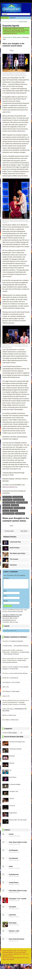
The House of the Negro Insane (17, 741)
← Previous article (8, 531)
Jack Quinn (12, 906)
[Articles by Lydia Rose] (5, 918)
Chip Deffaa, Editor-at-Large (18, 890)
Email (4, 596)
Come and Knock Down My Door (19, 673)
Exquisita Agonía (17, 497)
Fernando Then (7, 499)
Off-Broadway (25, 37)
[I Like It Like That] (5, 544)
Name (5, 591)
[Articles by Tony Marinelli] (5, 861)
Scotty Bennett (13, 874)
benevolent (12, 17)
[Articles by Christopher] (5, 902)
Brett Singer (13, 923)
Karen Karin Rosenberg (16, 939)
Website (5, 600)
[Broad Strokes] (5, 780)
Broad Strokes (12, 777)
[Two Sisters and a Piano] (5, 555)
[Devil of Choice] (5, 549)
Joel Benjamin (13, 850)
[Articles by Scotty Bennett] (5, 878)
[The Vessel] (5, 808)
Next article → (25, 531)
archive (18, 37)
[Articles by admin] (5, 869)
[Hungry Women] (5, 815)
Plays (8, 21)
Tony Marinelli (13, 858)
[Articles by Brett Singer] (5, 926)
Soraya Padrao (20, 513)
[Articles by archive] (5, 837)
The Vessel (12, 805)
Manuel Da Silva (7, 508)
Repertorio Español (8, 513)
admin (11, 866)
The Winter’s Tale (13, 791)
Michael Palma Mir (19, 508)
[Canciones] (5, 567)
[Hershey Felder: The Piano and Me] (5, 822)
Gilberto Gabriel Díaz (9, 502)
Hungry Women (13, 812)
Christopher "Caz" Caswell (17, 898)
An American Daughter (14, 784)
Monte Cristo (12, 715)
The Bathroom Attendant (16, 641)
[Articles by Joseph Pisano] (5, 886)
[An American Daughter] (5, 787)
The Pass (11, 798)
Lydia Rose (12, 915)
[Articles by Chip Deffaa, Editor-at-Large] (5, 894)
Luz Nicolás (15, 505)
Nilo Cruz (5, 510)
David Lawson (7, 497)
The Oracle (23, 704)
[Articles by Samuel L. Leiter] (5, 934)
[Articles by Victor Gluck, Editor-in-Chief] (5, 845)
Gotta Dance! (14, 677)
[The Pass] (5, 801)
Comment (6, 578)
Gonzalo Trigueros (22, 502)
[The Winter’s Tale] (5, 794)
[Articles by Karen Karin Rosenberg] (5, 942)
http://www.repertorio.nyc (9, 487)
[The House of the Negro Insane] (5, 744)
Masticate (11, 763)
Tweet (11, 50)
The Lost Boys (16, 682)
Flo (8, 687)
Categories (5, 732)
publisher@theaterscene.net (10, 616)
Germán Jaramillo (19, 499)
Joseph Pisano (14, 882)
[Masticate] (5, 766)
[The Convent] (5, 561)
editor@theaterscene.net (9, 620)
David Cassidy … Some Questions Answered (16, 645)
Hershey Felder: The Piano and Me (18, 820)
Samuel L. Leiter (14, 931)
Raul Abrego (13, 510)
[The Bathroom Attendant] (5, 751)
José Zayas (6, 505)
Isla (10, 770)
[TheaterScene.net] (16, 8)
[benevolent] (5, 758)
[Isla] (5, 773)
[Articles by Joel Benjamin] (5, 853)
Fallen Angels (15, 691)
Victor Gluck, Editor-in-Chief (18, 842)
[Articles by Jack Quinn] (5, 910)
